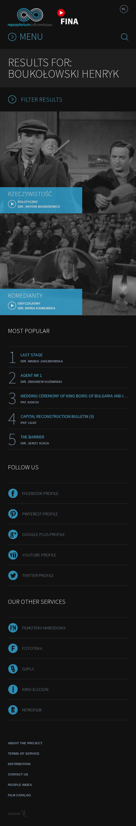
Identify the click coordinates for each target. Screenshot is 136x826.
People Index (20, 785)
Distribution (19, 764)
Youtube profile (39, 555)
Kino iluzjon (35, 689)
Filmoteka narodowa (43, 628)
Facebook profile (40, 493)
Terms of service (24, 753)
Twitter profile (38, 575)
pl (124, 9)
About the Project (25, 743)
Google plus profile (43, 534)
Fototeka (32, 648)
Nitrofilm (31, 710)
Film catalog (19, 795)
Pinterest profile (40, 514)
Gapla (28, 669)
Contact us (18, 774)
